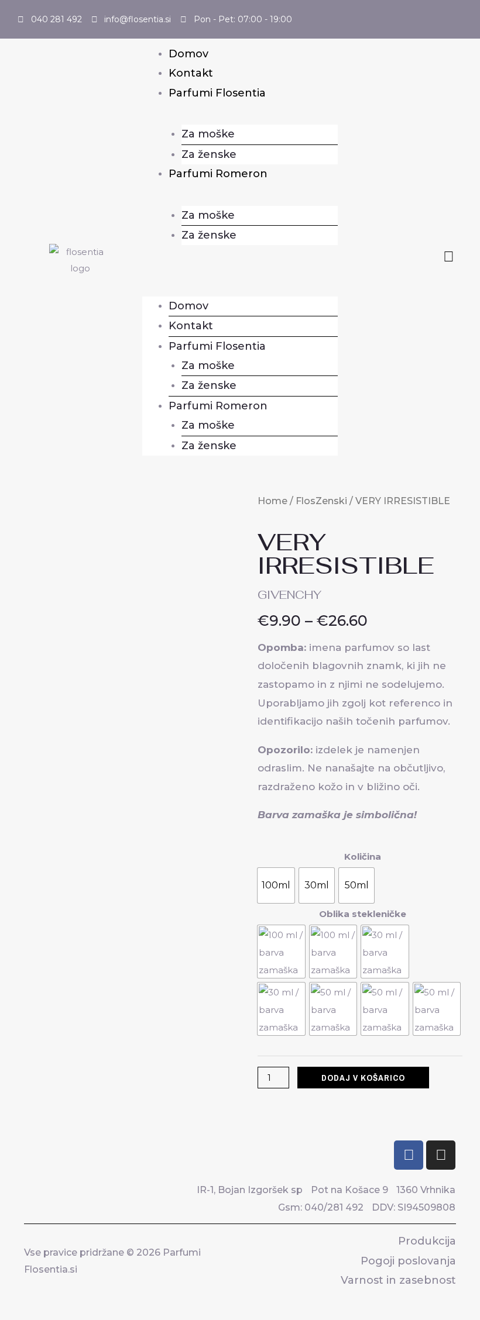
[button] (240, 267)
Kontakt (191, 73)
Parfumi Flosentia (217, 93)
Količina (362, 856)
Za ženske (208, 154)
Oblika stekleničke (362, 913)
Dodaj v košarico (363, 1077)
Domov (188, 53)
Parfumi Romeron (218, 173)
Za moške (208, 133)
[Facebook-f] (448, 256)
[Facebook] (408, 1155)
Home (272, 500)
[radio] (276, 885)
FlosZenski (321, 500)
